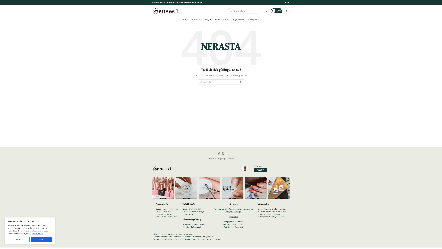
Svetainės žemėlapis (265, 217)
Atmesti (19, 239)
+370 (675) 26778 (238, 224)
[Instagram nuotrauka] (163, 188)
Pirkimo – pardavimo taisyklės (269, 214)
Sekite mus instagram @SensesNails (221, 159)
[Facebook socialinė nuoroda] (285, 2)
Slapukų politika (37, 234)
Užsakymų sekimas (279, 209)
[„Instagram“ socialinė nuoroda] (288, 2)
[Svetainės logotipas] (166, 11)
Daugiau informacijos (233, 211)
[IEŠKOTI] (241, 82)
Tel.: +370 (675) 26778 (164, 211)
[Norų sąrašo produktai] (266, 11)
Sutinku (41, 239)
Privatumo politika (264, 211)
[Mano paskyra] (287, 11)
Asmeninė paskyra (264, 209)
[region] (30, 230)
